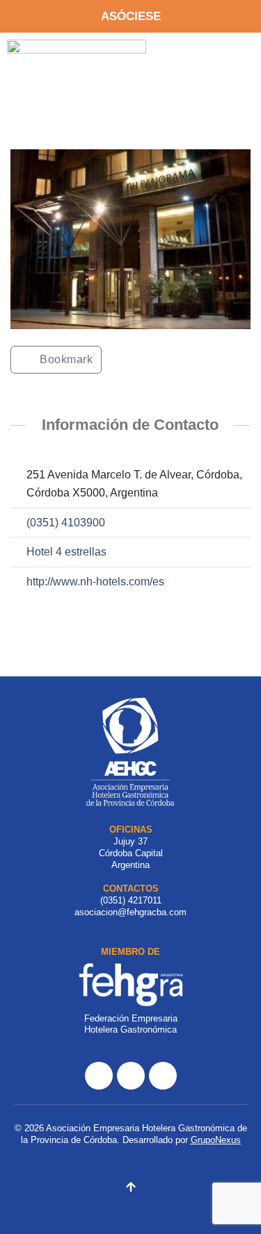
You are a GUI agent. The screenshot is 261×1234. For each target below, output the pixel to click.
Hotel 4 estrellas (66, 552)
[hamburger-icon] (227, 58)
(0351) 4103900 (65, 522)
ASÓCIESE (131, 16)
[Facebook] (99, 1076)
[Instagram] (131, 1076)
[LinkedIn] (163, 1076)
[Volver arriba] (130, 1189)
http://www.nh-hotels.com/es (95, 581)
